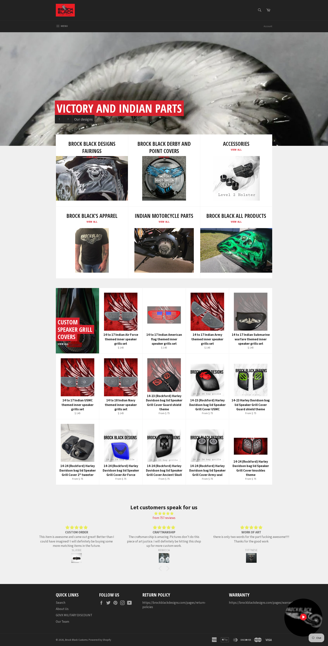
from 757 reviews (164, 518)
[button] (161, 568)
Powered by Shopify (100, 639)
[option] (164, 89)
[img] (164, 513)
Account (268, 26)
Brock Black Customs (76, 639)
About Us (62, 609)
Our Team (62, 621)
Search (60, 602)
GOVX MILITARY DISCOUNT (74, 615)
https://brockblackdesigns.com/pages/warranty (261, 602)
